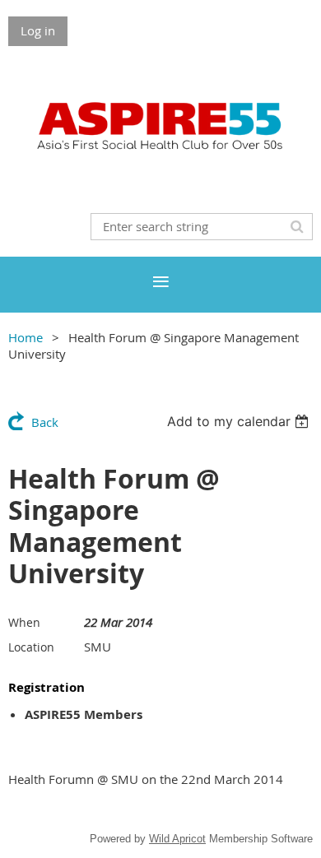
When (24, 622)
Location (31, 647)
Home (25, 337)
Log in (38, 30)
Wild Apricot (177, 838)
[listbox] (240, 421)
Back (44, 422)
